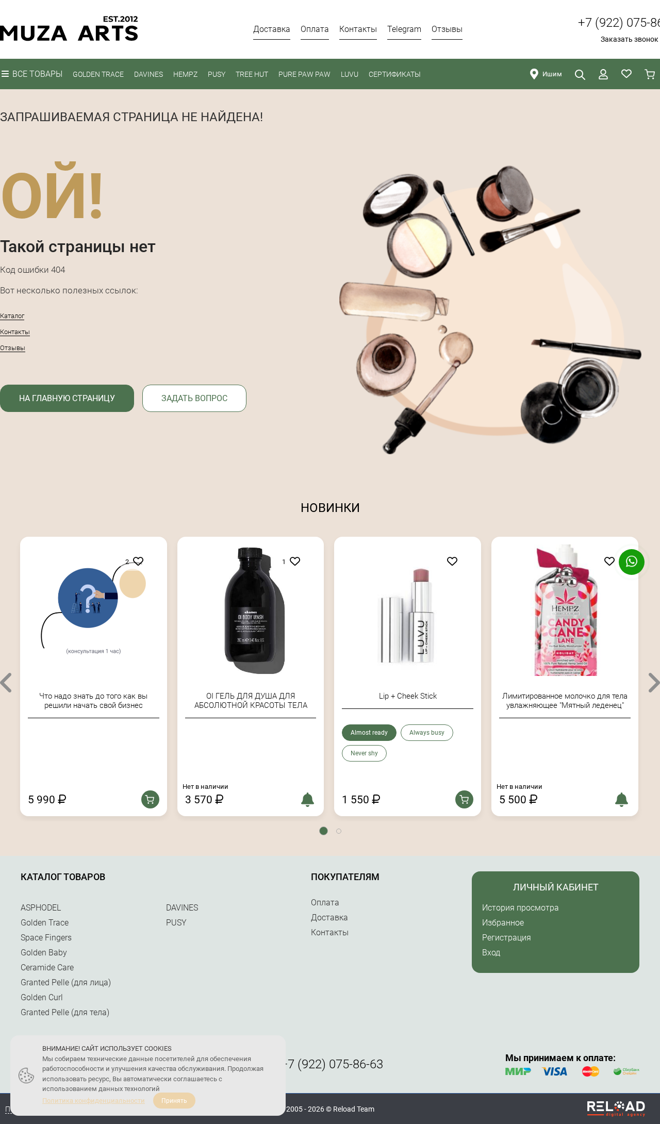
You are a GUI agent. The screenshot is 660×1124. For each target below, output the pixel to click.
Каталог (12, 316)
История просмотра (520, 908)
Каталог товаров (63, 876)
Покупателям (345, 876)
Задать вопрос (194, 398)
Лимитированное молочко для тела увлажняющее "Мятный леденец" (565, 700)
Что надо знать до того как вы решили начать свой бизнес (93, 700)
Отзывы (12, 348)
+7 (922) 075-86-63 (331, 1064)
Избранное (503, 923)
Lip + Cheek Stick (408, 696)
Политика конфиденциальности (93, 1100)
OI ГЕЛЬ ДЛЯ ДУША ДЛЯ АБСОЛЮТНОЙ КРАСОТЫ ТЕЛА (250, 700)
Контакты (15, 332)
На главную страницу (67, 398)
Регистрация (506, 938)
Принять (174, 1100)
